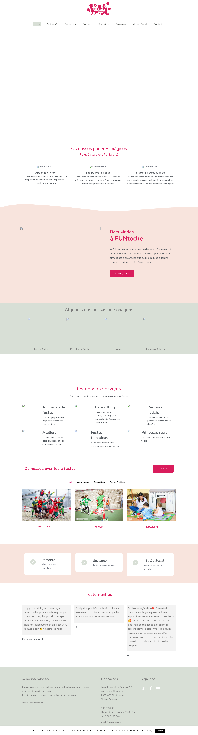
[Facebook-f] (151, 688)
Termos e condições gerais (33, 703)
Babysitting (99, 482)
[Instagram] (143, 688)
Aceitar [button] (160, 730)
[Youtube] (158, 688)
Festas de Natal (117, 482)
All (70, 482)
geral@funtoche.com (111, 721)
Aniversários (83, 482)
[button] (122, 273)
